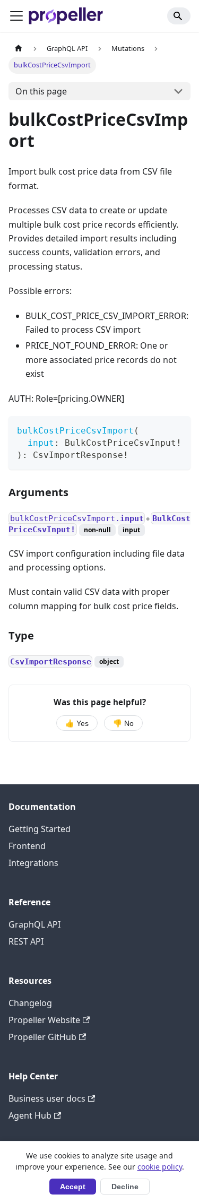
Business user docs (46, 1098)
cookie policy (159, 1167)
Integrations (33, 863)
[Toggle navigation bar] (16, 16)
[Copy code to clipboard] (177, 429)
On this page (41, 91)
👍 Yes (77, 724)
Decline (125, 1187)
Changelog (30, 1003)
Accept (72, 1187)
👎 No (123, 724)
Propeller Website (44, 1020)
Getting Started (39, 829)
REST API (26, 941)
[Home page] (18, 48)
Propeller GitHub (42, 1037)
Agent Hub (29, 1115)
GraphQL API (34, 924)
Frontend (27, 846)
